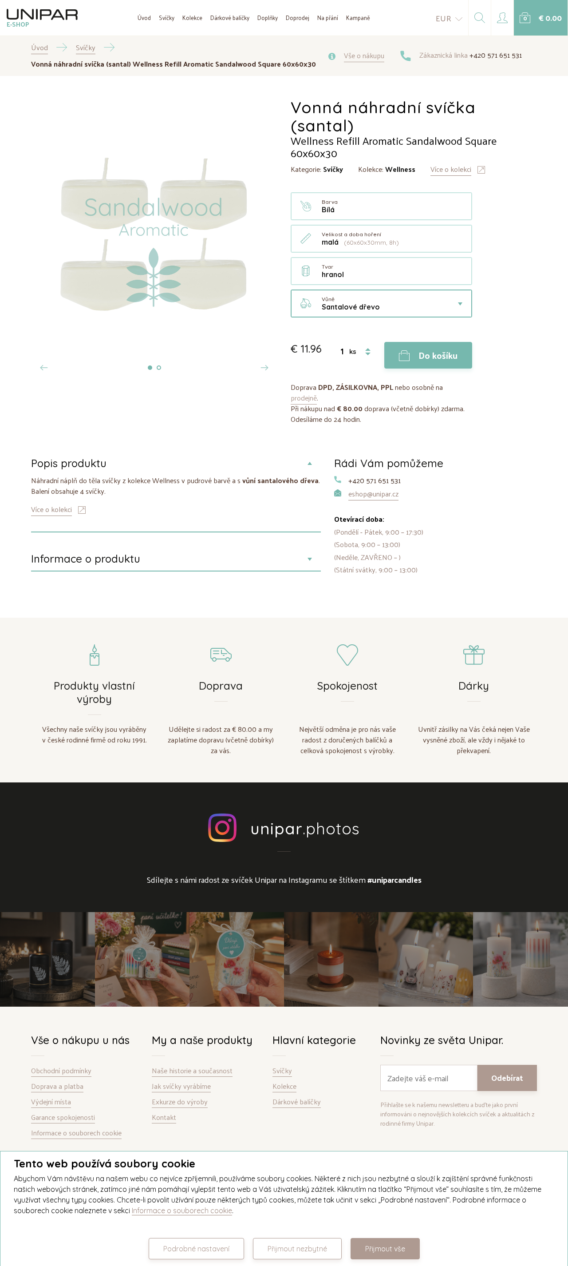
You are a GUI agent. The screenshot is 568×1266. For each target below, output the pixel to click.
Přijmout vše (385, 1248)
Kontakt (164, 1117)
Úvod (144, 17)
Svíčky (166, 17)
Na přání (327, 17)
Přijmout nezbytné (297, 1248)
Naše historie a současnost (192, 1071)
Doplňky (267, 17)
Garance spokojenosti (63, 1117)
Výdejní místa (51, 1102)
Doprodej (297, 17)
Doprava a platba (57, 1086)
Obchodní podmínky (61, 1071)
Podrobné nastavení (196, 1248)
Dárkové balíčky (229, 17)
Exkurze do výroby (180, 1102)
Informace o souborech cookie (76, 1133)
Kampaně (358, 17)
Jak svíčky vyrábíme (181, 1086)
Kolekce (192, 17)
